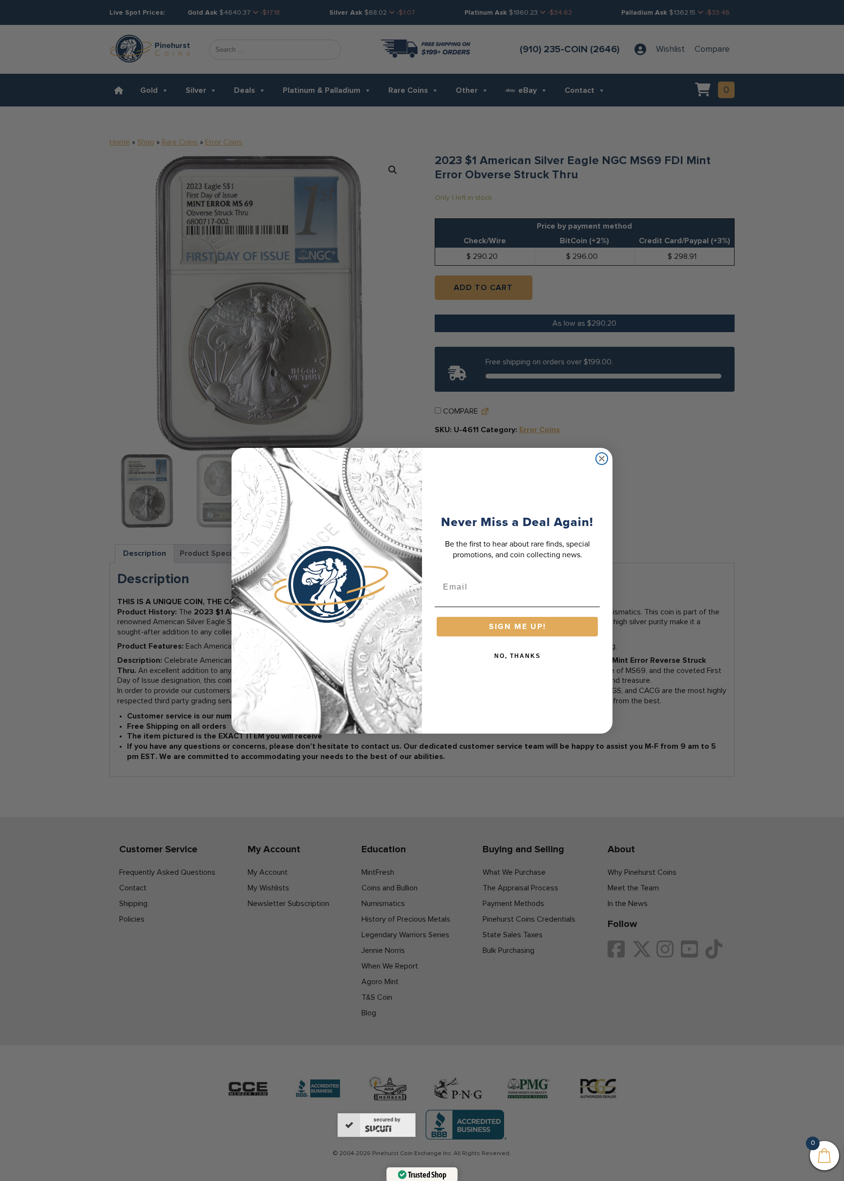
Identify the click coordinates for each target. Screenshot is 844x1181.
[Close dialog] (602, 458)
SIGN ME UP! (517, 626)
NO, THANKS (517, 656)
